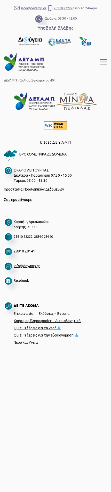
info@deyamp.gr (33, 8)
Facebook (21, 280)
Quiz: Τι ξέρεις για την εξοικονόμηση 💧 (46, 335)
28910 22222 (63, 8)
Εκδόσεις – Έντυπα (54, 313)
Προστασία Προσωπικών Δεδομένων (34, 189)
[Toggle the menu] (103, 61)
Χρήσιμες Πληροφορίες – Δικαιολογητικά (47, 321)
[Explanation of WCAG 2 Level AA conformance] (55, 125)
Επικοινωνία (24, 313)
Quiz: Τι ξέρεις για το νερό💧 (37, 328)
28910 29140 (43, 236)
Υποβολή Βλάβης (56, 27)
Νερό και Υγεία (26, 342)
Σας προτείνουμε (18, 200)
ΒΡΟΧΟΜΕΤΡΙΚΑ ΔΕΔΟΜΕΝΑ (43, 154)
